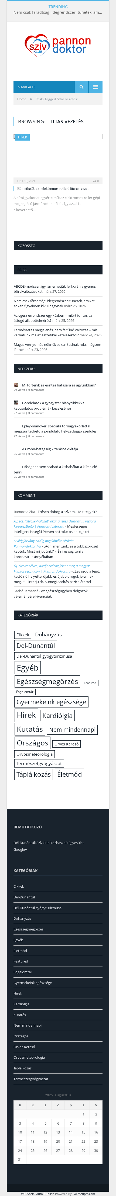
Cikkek (22, 635)
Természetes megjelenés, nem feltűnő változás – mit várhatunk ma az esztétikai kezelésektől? (55, 332)
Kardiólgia (57, 715)
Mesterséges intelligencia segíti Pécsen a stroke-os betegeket (52, 529)
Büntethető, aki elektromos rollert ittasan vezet (52, 188)
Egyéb (28, 667)
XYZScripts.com (84, 1194)
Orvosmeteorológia (34, 754)
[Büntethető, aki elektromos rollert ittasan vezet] (58, 157)
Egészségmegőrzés (47, 681)
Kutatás (30, 729)
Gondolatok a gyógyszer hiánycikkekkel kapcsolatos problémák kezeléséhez (49, 405)
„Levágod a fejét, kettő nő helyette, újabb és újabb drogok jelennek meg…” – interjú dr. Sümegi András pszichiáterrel (57, 576)
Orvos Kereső (66, 744)
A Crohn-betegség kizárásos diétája (50, 449)
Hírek (22, 137)
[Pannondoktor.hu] (58, 45)
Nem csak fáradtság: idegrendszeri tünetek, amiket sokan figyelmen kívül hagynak (59, 12)
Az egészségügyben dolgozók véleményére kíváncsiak (51, 593)
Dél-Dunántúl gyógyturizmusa (44, 656)
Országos (32, 743)
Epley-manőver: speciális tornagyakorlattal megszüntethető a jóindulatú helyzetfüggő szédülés (55, 429)
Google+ (20, 849)
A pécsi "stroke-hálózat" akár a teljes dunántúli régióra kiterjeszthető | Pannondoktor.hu (55, 524)
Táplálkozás (33, 774)
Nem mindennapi (72, 729)
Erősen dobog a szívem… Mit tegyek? (67, 511)
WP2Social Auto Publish (37, 1194)
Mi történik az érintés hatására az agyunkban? (59, 385)
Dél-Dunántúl (35, 645)
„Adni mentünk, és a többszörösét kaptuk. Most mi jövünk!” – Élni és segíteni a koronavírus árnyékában (56, 551)
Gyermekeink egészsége (51, 702)
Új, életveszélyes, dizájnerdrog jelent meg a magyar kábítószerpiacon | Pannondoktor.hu (52, 568)
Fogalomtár (24, 691)
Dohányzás (48, 634)
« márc (18, 1167)
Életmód (69, 774)
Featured (90, 683)
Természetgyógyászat (39, 763)
